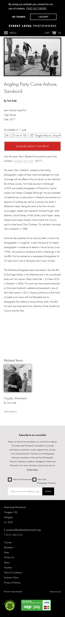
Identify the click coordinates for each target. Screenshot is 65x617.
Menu (12, 32)
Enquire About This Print (32, 146)
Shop (6, 552)
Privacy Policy (32, 469)
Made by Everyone (55, 592)
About (6, 562)
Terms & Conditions (13, 572)
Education (8, 547)
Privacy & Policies (12, 582)
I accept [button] (43, 17)
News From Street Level (22, 479)
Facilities (8, 567)
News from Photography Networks (46, 481)
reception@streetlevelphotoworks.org (23, 529)
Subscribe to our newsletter (32, 435)
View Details (10, 411)
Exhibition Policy (11, 577)
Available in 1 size (15, 130)
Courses (8, 542)
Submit (48, 491)
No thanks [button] (18, 17)
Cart (52, 32)
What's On (9, 557)
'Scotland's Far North (23, 160)
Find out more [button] (36, 8)
